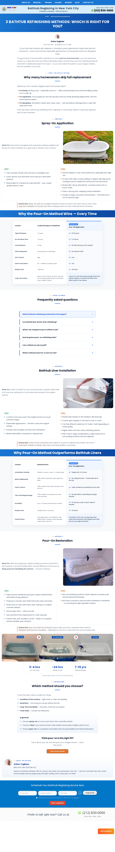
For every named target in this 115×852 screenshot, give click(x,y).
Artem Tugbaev (57, 41)
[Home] (11, 9)
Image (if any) (90, 793)
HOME (47, 16)
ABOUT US (26, 2)
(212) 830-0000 (103, 10)
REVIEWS (68, 2)
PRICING (48, 2)
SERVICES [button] (37, 2)
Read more (76, 798)
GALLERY (58, 2)
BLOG (77, 2)
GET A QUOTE (57, 803)
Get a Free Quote (57, 751)
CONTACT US (88, 2)
